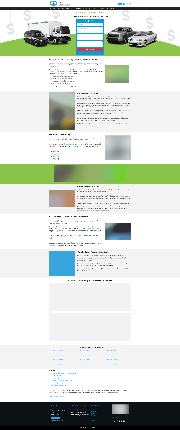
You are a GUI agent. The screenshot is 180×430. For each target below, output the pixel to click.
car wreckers (89, 205)
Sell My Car (95, 8)
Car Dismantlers (52, 8)
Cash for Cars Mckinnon (58, 355)
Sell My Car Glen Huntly (56, 377)
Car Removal (69, 8)
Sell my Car (57, 138)
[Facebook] (112, 421)
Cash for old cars (56, 149)
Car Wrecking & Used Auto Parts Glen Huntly (61, 380)
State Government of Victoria (57, 396)
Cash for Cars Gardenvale (111, 355)
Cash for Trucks (86, 8)
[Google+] (121, 421)
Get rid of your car (69, 144)
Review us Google (55, 421)
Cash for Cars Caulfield (111, 350)
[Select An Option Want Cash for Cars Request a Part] (90, 24)
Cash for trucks (56, 159)
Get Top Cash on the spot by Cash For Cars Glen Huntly (63, 373)
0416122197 (57, 414)
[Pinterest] (119, 421)
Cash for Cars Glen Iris (58, 364)
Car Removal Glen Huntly (57, 375)
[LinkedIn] (124, 421)
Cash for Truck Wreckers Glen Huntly (59, 382)
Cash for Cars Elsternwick (58, 359)
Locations (102, 8)
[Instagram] (117, 421)
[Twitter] (115, 421)
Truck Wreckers (77, 8)
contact (89, 105)
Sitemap (93, 420)
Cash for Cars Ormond (58, 350)
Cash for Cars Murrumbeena (85, 355)
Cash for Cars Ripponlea (111, 364)
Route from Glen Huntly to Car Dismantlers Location (63, 383)
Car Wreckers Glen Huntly (92, 228)
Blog (107, 8)
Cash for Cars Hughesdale (111, 359)
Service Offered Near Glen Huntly (59, 385)
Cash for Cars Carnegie (84, 350)
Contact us (112, 8)
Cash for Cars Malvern (84, 364)
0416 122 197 (124, 4)
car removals (101, 96)
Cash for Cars (61, 8)
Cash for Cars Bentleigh (84, 359)
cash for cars (77, 138)
